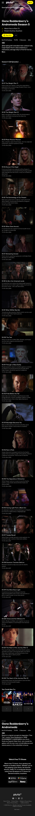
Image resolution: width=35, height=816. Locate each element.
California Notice (25, 802)
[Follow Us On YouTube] (13, 798)
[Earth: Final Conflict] (17, 701)
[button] (3, 2)
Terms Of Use (6, 801)
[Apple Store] (12, 778)
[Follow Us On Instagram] (22, 798)
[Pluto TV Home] (10, 2)
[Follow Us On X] (16, 798)
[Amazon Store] (13, 781)
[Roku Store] (22, 781)
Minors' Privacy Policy (12, 802)
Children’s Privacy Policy (26, 801)
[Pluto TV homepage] (17, 794)
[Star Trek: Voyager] (7, 701)
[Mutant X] (28, 701)
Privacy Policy (14, 801)
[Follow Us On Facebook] (19, 798)
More (3, 52)
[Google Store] (22, 778)
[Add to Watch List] (16, 35)
